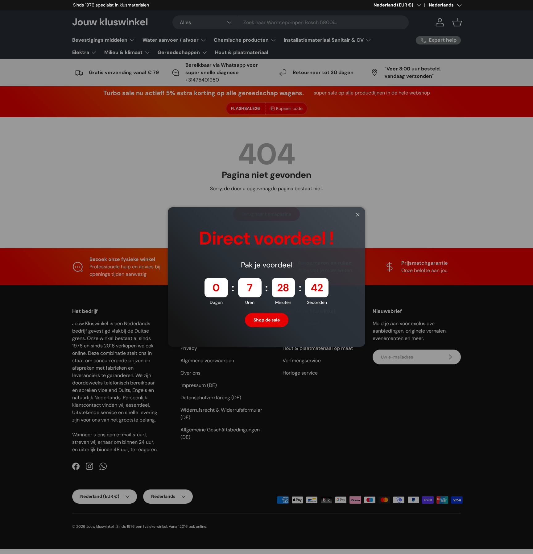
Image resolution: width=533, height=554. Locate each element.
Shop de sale (267, 320)
